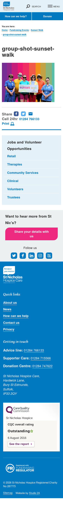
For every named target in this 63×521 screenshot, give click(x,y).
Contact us (11, 322)
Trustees (13, 197)
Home (5, 30)
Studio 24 (34, 493)
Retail (11, 156)
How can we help (16, 316)
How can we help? (16, 16)
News (7, 309)
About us (10, 302)
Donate (47, 16)
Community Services (22, 172)
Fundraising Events (19, 30)
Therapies (14, 164)
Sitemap (8, 492)
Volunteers (15, 189)
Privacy (8, 329)
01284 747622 (42, 366)
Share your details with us (31, 233)
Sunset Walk (37, 30)
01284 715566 (41, 358)
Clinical (12, 181)
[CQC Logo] (17, 412)
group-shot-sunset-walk (14, 34)
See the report (19, 444)
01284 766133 (29, 119)
